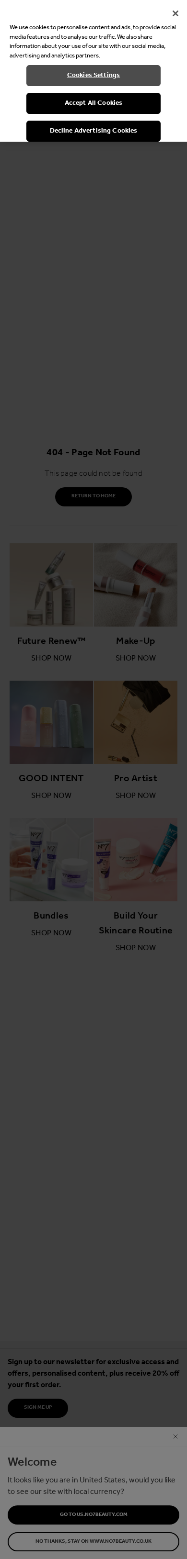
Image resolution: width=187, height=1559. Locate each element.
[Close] (175, 13)
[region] (93, 71)
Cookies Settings (93, 75)
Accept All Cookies (94, 103)
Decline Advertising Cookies (94, 130)
